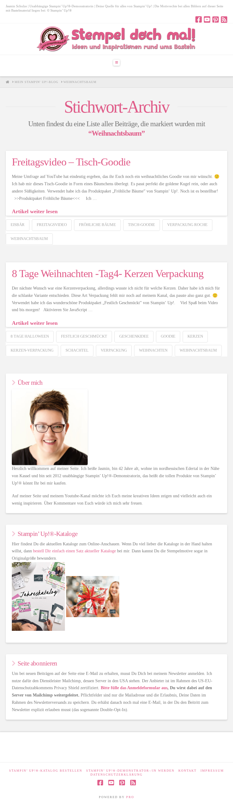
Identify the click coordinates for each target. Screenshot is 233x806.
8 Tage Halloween (30, 336)
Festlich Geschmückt (84, 336)
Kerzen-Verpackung (32, 350)
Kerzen (195, 336)
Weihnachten (153, 350)
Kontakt (187, 770)
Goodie (168, 336)
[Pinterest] (215, 19)
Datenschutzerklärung (116, 774)
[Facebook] (198, 19)
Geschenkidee (134, 336)
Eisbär (18, 224)
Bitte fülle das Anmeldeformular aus (134, 688)
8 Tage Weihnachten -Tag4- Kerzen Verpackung (107, 274)
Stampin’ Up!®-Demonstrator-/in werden (130, 770)
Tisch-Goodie (141, 224)
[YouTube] (207, 19)
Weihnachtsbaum (29, 238)
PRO (130, 797)
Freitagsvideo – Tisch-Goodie (71, 162)
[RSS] (224, 19)
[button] (116, 63)
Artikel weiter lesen (35, 211)
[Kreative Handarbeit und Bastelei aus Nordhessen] (116, 39)
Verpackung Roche (187, 224)
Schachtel (77, 350)
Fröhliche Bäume (97, 224)
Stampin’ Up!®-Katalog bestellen (45, 770)
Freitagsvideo (52, 224)
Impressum (212, 770)
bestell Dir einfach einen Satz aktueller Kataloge (74, 551)
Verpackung (114, 350)
